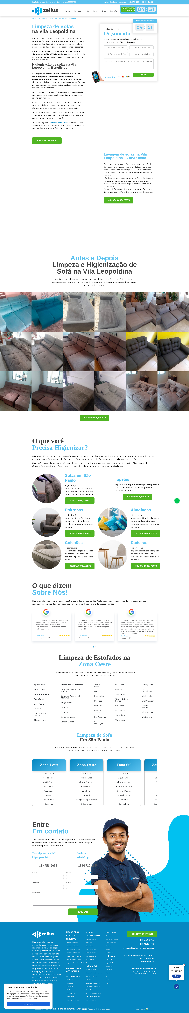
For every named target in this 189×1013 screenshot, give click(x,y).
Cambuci (124, 800)
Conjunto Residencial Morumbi (70, 697)
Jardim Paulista (97, 686)
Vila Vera (89, 980)
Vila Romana (147, 712)
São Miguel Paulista (73, 1000)
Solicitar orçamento (47, 140)
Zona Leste (74, 976)
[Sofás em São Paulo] (46, 488)
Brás (107, 980)
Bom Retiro (39, 704)
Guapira (108, 936)
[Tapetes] (104, 488)
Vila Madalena (148, 696)
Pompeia (98, 706)
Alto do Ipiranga (124, 782)
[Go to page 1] (93, 647)
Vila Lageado (147, 685)
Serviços (77, 11)
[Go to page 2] (95, 646)
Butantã (37, 709)
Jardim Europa (67, 722)
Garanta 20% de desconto (128, 9)
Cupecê (88, 990)
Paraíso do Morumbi (92, 976)
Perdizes (98, 701)
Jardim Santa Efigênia (93, 983)
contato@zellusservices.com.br (115, 2)
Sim (176, 976)
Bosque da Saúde (124, 787)
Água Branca (39, 685)
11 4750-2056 (48, 865)
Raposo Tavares (97, 711)
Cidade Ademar (91, 969)
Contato (113, 11)
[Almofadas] (112, 522)
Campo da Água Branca (41, 714)
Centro (111, 956)
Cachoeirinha (110, 952)
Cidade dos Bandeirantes (72, 685)
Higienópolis (110, 963)
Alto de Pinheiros (41, 694)
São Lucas (119, 685)
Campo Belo (124, 804)
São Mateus (70, 996)
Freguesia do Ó (67, 703)
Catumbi (109, 959)
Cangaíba (49, 804)
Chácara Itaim (40, 720)
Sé (106, 976)
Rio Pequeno (100, 717)
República (109, 973)
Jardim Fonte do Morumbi (94, 973)
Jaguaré (64, 712)
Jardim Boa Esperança (93, 986)
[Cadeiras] (112, 554)
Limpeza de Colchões (73, 949)
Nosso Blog (73, 932)
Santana (108, 949)
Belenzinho (49, 800)
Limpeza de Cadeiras (73, 952)
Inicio (34, 19)
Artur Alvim (49, 791)
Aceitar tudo (28, 1004)
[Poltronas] (46, 522)
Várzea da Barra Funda (122, 700)
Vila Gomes (120, 710)
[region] (28, 996)
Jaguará (64, 707)
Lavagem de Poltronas (74, 956)
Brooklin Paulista (123, 791)
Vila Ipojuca (120, 720)
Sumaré (118, 690)
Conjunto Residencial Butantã (70, 690)
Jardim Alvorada (68, 717)
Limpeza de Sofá (94, 735)
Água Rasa (49, 773)
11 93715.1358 (88, 865)
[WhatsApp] (177, 500)
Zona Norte (94, 996)
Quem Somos (92, 11)
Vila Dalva (119, 706)
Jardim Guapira (111, 932)
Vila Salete (70, 990)
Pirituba (108, 946)
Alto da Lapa (39, 690)
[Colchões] (46, 554)
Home (67, 11)
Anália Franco (49, 782)
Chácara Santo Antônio (93, 993)
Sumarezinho (121, 694)
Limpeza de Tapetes (73, 946)
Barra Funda (39, 699)
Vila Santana (71, 993)
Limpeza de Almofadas (74, 959)
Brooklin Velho (123, 795)
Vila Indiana (120, 715)
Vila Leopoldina (147, 690)
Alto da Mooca (49, 778)
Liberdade (109, 969)
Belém (49, 795)
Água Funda (123, 778)
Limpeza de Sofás (45, 19)
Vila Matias (70, 980)
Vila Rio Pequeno (146, 707)
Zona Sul (92, 966)
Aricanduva (49, 787)
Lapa (96, 691)
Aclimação (123, 773)
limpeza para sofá (58, 123)
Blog (104, 11)
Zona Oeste (58, 19)
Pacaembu (99, 696)
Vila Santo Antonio (112, 939)
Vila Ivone (70, 986)
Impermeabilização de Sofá (75, 963)
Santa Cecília (110, 966)
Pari (107, 983)
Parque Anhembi (111, 942)
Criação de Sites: (140, 1009)
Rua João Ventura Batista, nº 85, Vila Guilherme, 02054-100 (54, 2)
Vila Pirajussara (148, 701)
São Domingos (98, 723)
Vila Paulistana (91, 1000)
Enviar (143, 75)
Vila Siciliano (147, 717)
